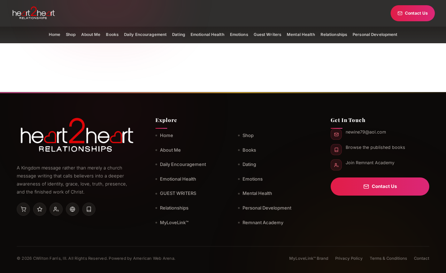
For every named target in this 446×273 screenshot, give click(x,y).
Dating (178, 34)
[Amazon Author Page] (23, 209)
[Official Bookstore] (72, 209)
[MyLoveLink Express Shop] (88, 209)
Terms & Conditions (388, 258)
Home (54, 34)
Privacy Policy (349, 258)
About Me (90, 34)
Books (112, 34)
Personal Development (375, 34)
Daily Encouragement (145, 34)
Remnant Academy (263, 222)
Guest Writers (268, 34)
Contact (421, 258)
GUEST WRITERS (178, 193)
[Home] (33, 13)
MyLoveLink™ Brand (308, 258)
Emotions (239, 34)
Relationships (334, 34)
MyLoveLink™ (174, 222)
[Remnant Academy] (56, 209)
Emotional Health (207, 34)
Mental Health (301, 34)
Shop (71, 34)
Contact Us (416, 13)
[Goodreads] (39, 209)
